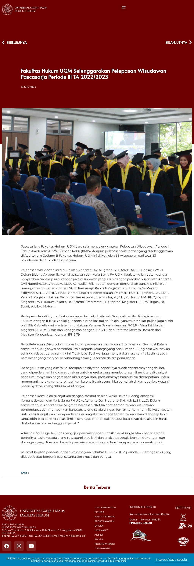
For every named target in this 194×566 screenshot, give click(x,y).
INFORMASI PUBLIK (142, 507)
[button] (123, 8)
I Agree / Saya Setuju (171, 559)
